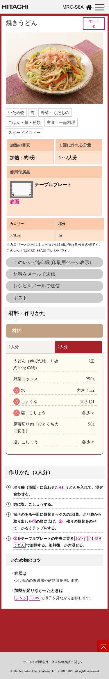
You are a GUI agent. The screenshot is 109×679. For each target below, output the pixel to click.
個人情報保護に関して (67, 662)
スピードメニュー (24, 132)
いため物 (16, 112)
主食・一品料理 (61, 122)
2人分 (63, 346)
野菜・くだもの (55, 112)
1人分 (14, 346)
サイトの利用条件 (36, 662)
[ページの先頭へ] (103, 646)
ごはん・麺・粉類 (24, 122)
